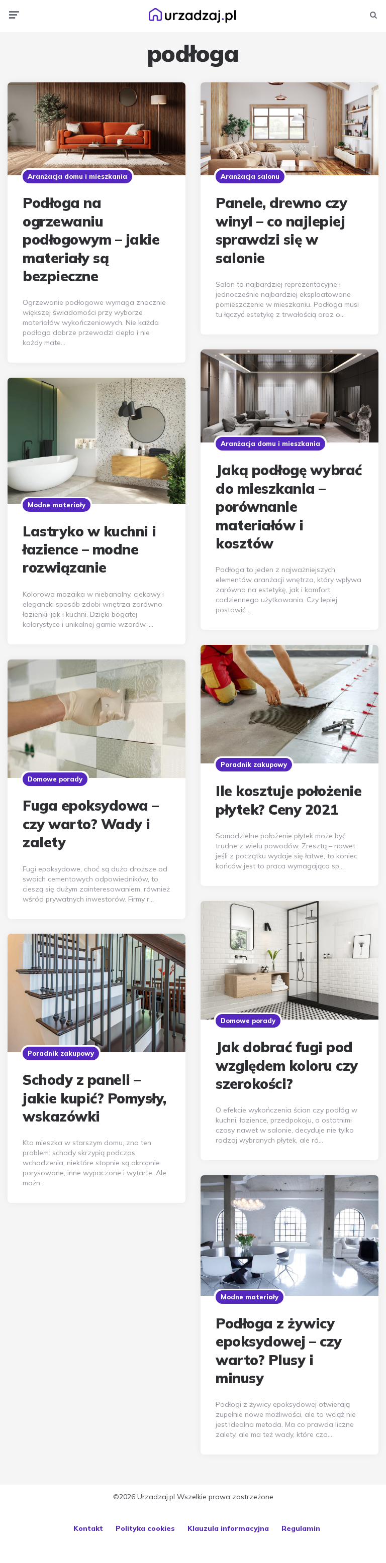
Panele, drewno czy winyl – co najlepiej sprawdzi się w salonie (281, 230)
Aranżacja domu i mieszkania (77, 176)
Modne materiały (56, 505)
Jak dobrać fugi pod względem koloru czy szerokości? (287, 1065)
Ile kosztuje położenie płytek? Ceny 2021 (288, 800)
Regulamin (300, 1528)
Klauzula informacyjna (228, 1528)
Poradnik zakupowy (254, 764)
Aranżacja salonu (250, 176)
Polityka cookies (145, 1528)
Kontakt (88, 1528)
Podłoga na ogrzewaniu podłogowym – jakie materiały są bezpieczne (91, 239)
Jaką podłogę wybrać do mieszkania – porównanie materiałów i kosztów (289, 506)
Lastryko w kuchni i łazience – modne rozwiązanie (89, 549)
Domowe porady (55, 779)
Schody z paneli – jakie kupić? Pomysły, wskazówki (94, 1098)
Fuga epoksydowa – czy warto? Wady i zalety (91, 824)
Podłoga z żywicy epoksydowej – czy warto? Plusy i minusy (279, 1350)
